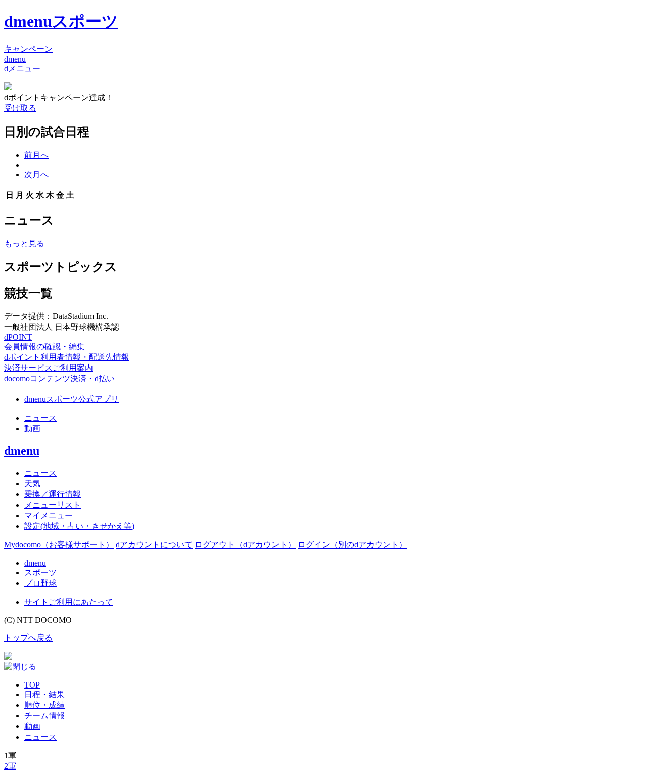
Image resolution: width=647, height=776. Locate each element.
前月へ (36, 155)
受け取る (20, 108)
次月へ (36, 174)
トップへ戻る (28, 637)
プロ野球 (40, 583)
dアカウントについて (154, 544)
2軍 (10, 766)
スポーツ (40, 572)
